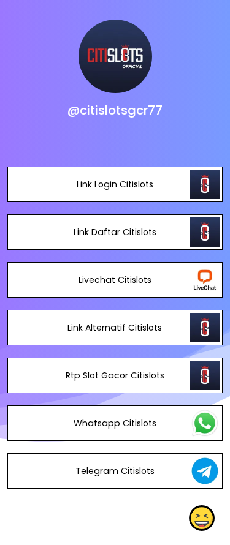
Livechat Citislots (115, 280)
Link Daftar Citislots (115, 232)
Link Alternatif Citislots (114, 327)
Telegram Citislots (115, 471)
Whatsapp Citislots (115, 423)
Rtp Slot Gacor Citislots (115, 375)
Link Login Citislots (115, 184)
